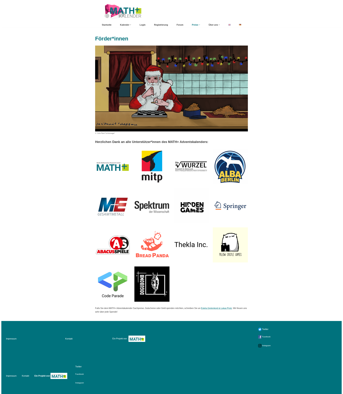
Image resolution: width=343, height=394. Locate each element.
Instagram (266, 345)
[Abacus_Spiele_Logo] (112, 245)
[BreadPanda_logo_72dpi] (152, 245)
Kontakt (68, 339)
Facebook (266, 337)
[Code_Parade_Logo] (112, 284)
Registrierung (161, 25)
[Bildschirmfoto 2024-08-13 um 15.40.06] (230, 166)
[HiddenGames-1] (191, 205)
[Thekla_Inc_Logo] (191, 245)
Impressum (11, 339)
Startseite (106, 25)
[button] (130, 24)
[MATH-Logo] (112, 166)
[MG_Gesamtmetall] (112, 205)
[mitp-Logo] (152, 166)
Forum (180, 25)
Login (143, 25)
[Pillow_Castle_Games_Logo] (230, 245)
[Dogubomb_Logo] (152, 284)
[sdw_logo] (152, 205)
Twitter (265, 329)
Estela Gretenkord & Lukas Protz (216, 308)
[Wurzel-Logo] (191, 166)
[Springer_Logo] (230, 205)
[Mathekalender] (122, 11)
